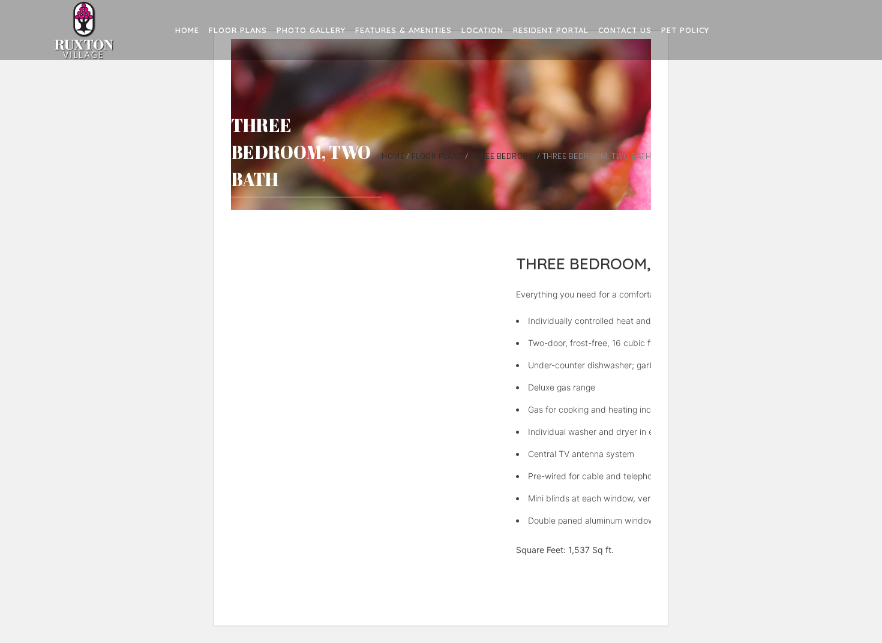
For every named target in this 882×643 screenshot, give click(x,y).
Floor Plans (438, 156)
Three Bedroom (503, 156)
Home (393, 156)
